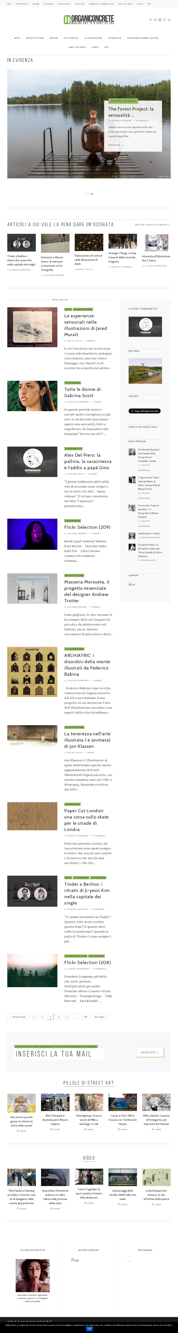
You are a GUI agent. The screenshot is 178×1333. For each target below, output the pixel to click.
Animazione (72, 804)
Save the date (125, 4)
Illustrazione (64, 4)
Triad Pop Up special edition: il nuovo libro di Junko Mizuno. (145, 376)
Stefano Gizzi (148, 560)
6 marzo (92, 474)
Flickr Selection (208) (87, 962)
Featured (116, 101)
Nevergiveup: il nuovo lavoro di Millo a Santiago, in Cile (89, 1120)
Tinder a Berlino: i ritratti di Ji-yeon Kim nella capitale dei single (21, 260)
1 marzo (90, 752)
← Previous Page (17, 1017)
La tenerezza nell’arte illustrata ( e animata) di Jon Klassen (87, 740)
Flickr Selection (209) (87, 527)
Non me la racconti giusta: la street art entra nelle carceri (21, 1121)
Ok (89, 1329)
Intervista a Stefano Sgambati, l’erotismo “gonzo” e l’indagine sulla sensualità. (32, 1298)
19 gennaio (142, 121)
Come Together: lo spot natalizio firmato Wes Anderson (89, 1193)
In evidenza (98, 878)
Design (36, 4)
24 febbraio (98, 909)
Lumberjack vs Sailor (149, 533)
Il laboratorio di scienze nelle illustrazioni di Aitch (88, 260)
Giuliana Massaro (54, 275)
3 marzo (95, 533)
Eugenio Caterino (121, 121)
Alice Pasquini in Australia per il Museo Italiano (55, 1120)
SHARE (23, 1131)
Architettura (22, 4)
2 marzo (97, 680)
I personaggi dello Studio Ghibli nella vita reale (123, 1195)
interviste (80, 4)
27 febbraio (98, 836)
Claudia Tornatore (156, 266)
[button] (131, 371)
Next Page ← (101, 1017)
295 (85, 1017)
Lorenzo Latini (75, 474)
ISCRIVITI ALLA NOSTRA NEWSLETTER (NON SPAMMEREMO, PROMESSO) (56, 1046)
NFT (149, 4)
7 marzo (97, 402)
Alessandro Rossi (151, 537)
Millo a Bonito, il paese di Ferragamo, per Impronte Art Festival (156, 1120)
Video (140, 4)
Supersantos (73, 448)
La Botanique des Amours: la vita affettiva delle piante (156, 1195)
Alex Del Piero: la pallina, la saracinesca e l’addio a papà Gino (88, 461)
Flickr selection (75, 956)
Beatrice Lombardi (121, 267)
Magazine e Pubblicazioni (101, 4)
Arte (9, 4)
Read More (116, 145)
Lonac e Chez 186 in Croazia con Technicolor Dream (122, 1120)
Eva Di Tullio (85, 269)
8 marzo (90, 341)
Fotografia (49, 4)
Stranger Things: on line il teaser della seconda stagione (122, 257)
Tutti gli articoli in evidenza (153, 224)
